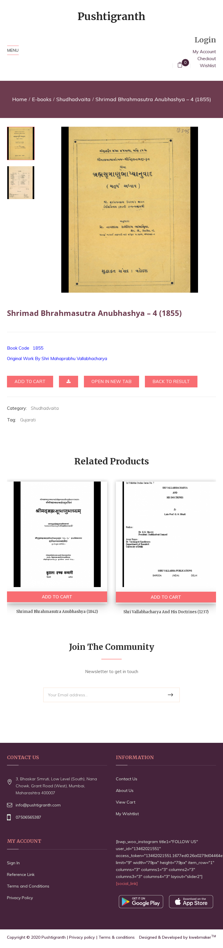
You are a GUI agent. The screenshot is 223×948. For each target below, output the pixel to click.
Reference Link (21, 874)
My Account (204, 51)
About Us (125, 790)
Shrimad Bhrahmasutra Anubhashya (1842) (57, 611)
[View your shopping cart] (180, 65)
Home (19, 99)
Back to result (171, 381)
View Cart (125, 802)
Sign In (13, 862)
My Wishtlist (127, 813)
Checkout (206, 58)
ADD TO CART (57, 597)
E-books (41, 99)
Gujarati (28, 420)
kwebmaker (202, 937)
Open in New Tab (111, 381)
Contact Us (126, 778)
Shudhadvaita (73, 99)
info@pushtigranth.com (38, 805)
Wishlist (208, 65)
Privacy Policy (20, 897)
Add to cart (30, 381)
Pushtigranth (54, 937)
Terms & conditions (116, 937)
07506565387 (28, 817)
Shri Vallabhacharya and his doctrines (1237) (165, 611)
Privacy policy (82, 937)
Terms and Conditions (28, 886)
